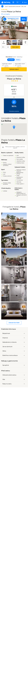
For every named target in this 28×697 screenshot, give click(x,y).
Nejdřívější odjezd (7, 63)
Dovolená (10, 59)
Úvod (6, 6)
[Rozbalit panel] (24, 333)
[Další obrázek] (26, 28)
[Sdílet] (8, 47)
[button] (14, 127)
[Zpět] (2, 6)
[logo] (5, 2)
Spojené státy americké (14, 6)
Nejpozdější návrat (20, 63)
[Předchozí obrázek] (2, 28)
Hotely (18, 59)
